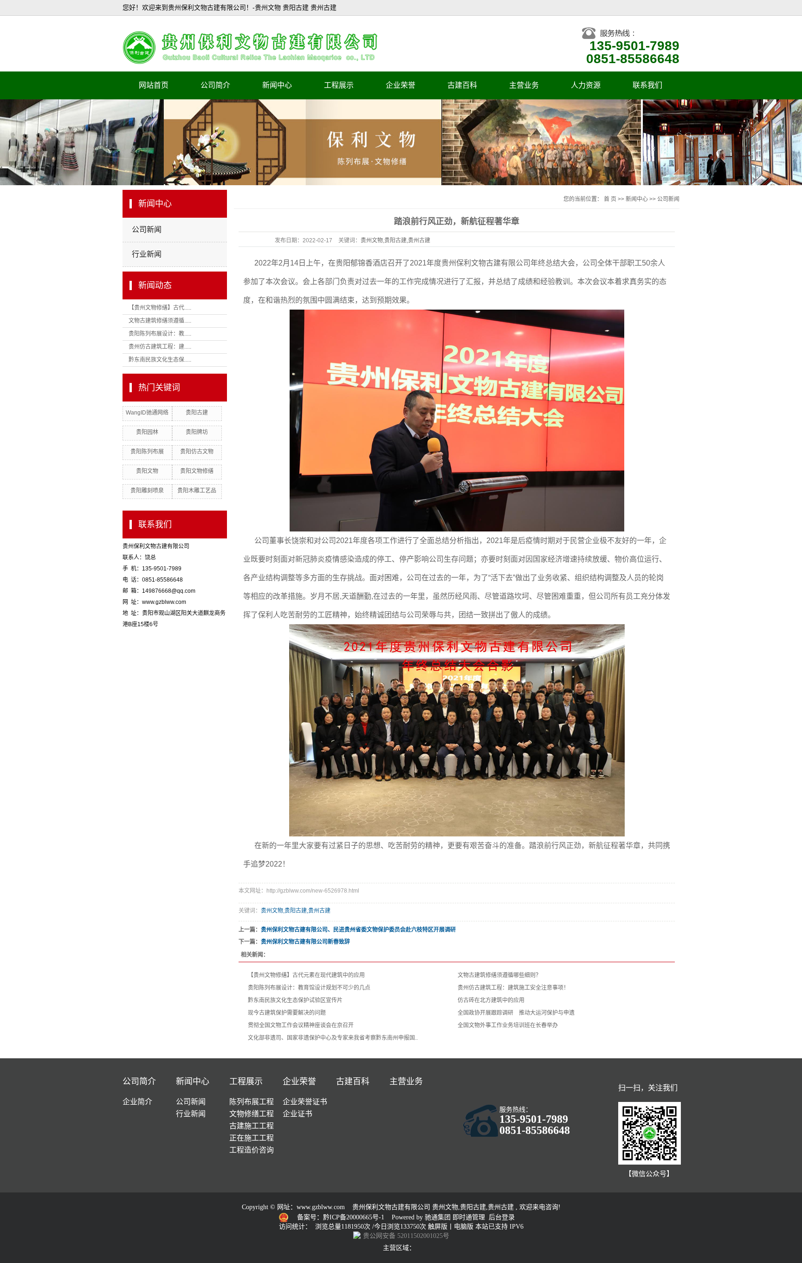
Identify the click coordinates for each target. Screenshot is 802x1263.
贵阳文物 (147, 471)
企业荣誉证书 (305, 1102)
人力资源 (586, 85)
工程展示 (339, 85)
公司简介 (215, 85)
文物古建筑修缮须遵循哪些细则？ (499, 975)
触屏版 (437, 1226)
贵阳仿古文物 (196, 451)
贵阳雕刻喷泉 (147, 490)
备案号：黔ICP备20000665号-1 (341, 1217)
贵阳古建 (197, 412)
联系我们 (647, 85)
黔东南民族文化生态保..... (160, 359)
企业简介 (137, 1102)
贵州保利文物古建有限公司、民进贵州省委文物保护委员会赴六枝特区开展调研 (358, 929)
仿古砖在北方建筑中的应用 (491, 1000)
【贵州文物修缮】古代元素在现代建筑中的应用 (306, 975)
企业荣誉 (400, 85)
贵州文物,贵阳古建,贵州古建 (395, 240)
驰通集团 (439, 1217)
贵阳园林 (147, 432)
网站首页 (153, 85)
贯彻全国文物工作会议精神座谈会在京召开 (301, 1025)
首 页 (610, 199)
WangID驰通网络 (147, 412)
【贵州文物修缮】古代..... (160, 307)
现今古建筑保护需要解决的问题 (287, 1013)
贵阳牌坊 (197, 432)
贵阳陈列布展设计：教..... (160, 333)
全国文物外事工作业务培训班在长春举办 (508, 1025)
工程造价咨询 (251, 1150)
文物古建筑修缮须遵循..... (160, 320)
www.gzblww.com (321, 1207)
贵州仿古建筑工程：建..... (160, 346)
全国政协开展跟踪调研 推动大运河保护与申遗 (516, 1013)
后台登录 (502, 1217)
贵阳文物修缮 (196, 471)
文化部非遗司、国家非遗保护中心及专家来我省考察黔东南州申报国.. (333, 1038)
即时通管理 (469, 1217)
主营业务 (524, 85)
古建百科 (462, 85)
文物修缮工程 (251, 1114)
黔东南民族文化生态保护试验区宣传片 (295, 1000)
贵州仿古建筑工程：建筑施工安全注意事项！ (513, 987)
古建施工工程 (251, 1126)
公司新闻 (147, 229)
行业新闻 (147, 254)
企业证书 (297, 1114)
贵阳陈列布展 (147, 451)
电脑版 (463, 1226)
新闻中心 (277, 85)
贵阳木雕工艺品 (196, 490)
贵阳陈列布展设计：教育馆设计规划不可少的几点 (309, 987)
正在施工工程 (251, 1138)
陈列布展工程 (251, 1102)
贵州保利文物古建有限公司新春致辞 (305, 942)
